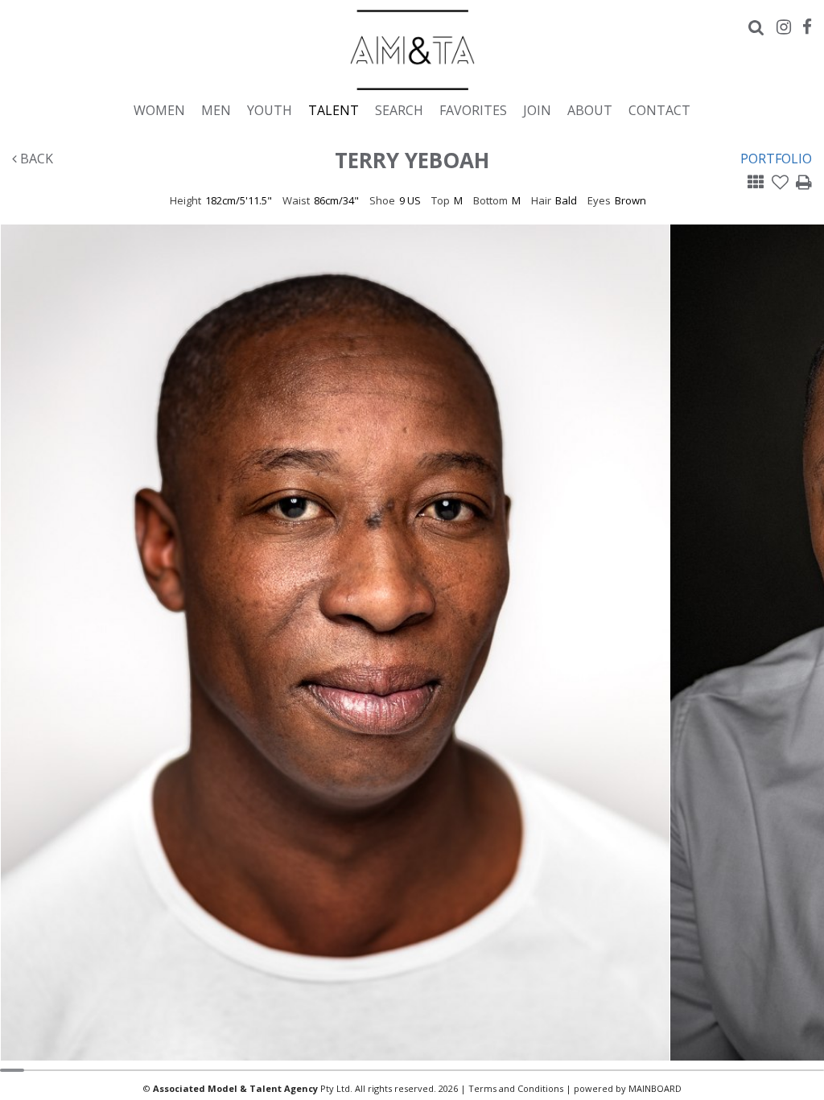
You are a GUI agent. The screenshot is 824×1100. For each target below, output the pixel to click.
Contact (659, 109)
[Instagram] (784, 26)
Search (399, 109)
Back (35, 158)
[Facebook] (807, 26)
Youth (269, 109)
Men (216, 109)
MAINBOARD (655, 1088)
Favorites (473, 109)
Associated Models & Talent (412, 50)
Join (537, 109)
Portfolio (776, 158)
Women (159, 109)
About (589, 109)
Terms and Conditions (515, 1088)
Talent (333, 109)
